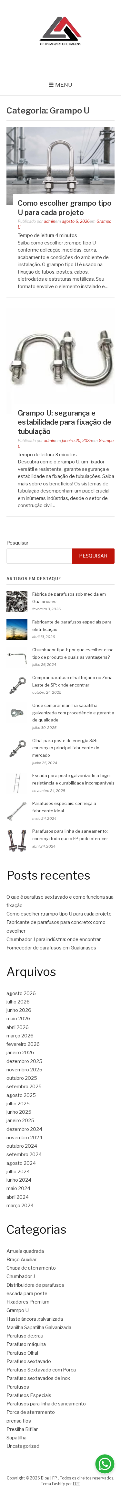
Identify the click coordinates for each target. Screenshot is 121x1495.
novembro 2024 (24, 1138)
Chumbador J (20, 1276)
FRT (76, 1483)
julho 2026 (18, 1002)
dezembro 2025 (24, 1061)
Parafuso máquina (26, 1344)
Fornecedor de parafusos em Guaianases (51, 948)
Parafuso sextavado (28, 1361)
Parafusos (17, 1387)
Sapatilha (16, 1438)
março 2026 (20, 1036)
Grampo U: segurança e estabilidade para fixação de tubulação (64, 422)
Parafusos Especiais (28, 1395)
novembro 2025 (24, 1070)
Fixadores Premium (27, 1302)
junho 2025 (18, 1112)
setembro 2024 (24, 1154)
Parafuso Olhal (22, 1353)
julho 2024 (18, 1172)
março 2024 (20, 1205)
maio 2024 (18, 1188)
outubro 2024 (21, 1146)
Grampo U (17, 1310)
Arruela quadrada (25, 1251)
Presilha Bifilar (22, 1429)
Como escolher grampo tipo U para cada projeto (59, 914)
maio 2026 (18, 1019)
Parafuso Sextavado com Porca (41, 1370)
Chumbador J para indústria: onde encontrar (53, 939)
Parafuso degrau (24, 1336)
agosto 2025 (21, 1095)
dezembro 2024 (24, 1129)
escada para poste (26, 1293)
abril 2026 (17, 1027)
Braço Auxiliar (21, 1259)
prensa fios (18, 1421)
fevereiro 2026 (23, 1044)
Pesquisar (17, 543)
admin (49, 221)
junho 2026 (18, 1010)
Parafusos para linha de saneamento (46, 1404)
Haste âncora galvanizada (34, 1319)
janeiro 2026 (20, 1053)
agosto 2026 (21, 993)
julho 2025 (18, 1104)
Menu (63, 84)
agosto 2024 (21, 1163)
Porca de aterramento (30, 1412)
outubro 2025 (21, 1078)
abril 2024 (17, 1197)
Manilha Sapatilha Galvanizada (38, 1327)
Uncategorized (22, 1446)
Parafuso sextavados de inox (38, 1378)
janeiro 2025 (20, 1120)
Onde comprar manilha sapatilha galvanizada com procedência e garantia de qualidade (73, 713)
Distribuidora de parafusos (35, 1285)
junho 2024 (18, 1180)
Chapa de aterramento (31, 1268)
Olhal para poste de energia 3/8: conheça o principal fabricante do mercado (65, 748)
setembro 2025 (24, 1086)
